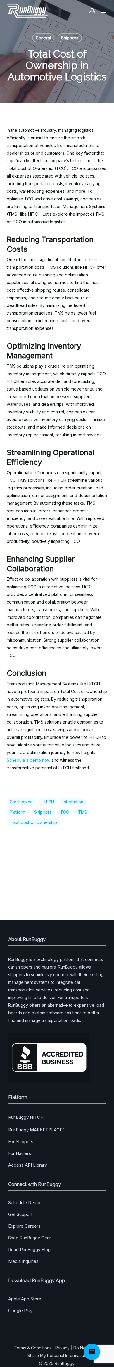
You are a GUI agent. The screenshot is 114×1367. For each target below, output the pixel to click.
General (43, 37)
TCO (64, 812)
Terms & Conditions (32, 1347)
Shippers (69, 37)
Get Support (20, 1214)
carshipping (21, 801)
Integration (73, 801)
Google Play (20, 1310)
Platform (17, 812)
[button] (104, 11)
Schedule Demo (24, 1202)
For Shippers (20, 1141)
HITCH (48, 801)
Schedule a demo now (28, 760)
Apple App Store (24, 1299)
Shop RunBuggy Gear (29, 1238)
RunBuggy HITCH (26, 1117)
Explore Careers (24, 1226)
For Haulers (19, 1153)
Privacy (62, 1347)
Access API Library (27, 1165)
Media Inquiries (23, 1261)
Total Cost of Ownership (33, 822)
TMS (82, 812)
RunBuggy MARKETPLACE (36, 1130)
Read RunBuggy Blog (29, 1249)
